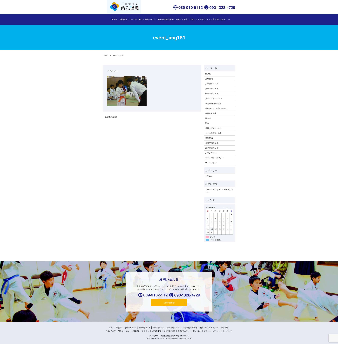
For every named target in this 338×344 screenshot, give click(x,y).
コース (132, 19)
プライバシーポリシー (214, 158)
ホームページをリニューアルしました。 (219, 190)
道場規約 (209, 138)
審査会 (208, 118)
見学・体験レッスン (147, 19)
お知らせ (209, 176)
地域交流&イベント (213, 128)
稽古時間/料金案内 (166, 19)
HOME (114, 19)
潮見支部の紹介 (211, 148)
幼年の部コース (211, 93)
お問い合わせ (220, 19)
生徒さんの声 (181, 19)
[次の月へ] (231, 207)
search (230, 19)
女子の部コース (211, 88)
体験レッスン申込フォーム (201, 19)
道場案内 (123, 19)
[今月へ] (227, 207)
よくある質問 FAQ (213, 133)
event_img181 (111, 117)
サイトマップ (210, 163)
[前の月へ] (224, 207)
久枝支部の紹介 (211, 143)
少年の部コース (211, 84)
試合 (207, 123)
